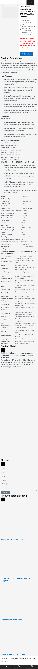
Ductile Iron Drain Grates (11, 620)
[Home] (6, 666)
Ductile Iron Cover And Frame (13, 654)
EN (31, 2)
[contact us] (32, 666)
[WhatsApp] (19, 666)
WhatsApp (16, 668)
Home (2, 668)
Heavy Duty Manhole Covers (13, 539)
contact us (28, 668)
